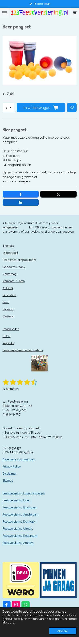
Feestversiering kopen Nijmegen (24, 493)
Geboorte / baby (14, 267)
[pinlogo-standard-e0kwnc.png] (58, 580)
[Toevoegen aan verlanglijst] (72, 107)
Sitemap (8, 480)
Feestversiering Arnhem (18, 542)
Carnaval (8, 316)
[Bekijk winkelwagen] (74, 13)
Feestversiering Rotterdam (20, 535)
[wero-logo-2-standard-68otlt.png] (21, 580)
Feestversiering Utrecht (18, 528)
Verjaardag (10, 274)
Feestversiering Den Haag (19, 521)
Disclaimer (9, 473)
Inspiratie (8, 343)
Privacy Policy (12, 466)
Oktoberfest (10, 252)
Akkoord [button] (62, 631)
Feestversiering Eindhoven (20, 507)
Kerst (6, 302)
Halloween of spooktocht (19, 259)
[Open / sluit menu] (4, 13)
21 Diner (8, 288)
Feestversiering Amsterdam (20, 514)
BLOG (7, 336)
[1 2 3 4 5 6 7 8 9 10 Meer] (9, 107)
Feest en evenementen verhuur (23, 350)
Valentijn (8, 309)
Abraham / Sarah (14, 281)
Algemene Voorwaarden (19, 459)
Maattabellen (11, 329)
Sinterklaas (9, 295)
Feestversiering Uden (16, 500)
